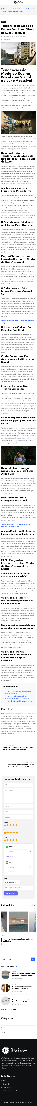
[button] (31, 905)
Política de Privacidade (10, 1091)
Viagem (3, 1032)
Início (4, 1081)
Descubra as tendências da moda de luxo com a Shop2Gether (22, 989)
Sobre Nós (6, 1084)
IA (12, 997)
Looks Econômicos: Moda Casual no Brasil (20, 701)
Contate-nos (7, 1087)
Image (5, 878)
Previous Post (9, 745)
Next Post (29, 762)
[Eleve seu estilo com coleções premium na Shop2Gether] (5, 974)
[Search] (35, 2)
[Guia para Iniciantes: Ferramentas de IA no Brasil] (5, 1000)
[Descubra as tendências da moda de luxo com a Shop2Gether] (5, 987)
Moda (3, 935)
